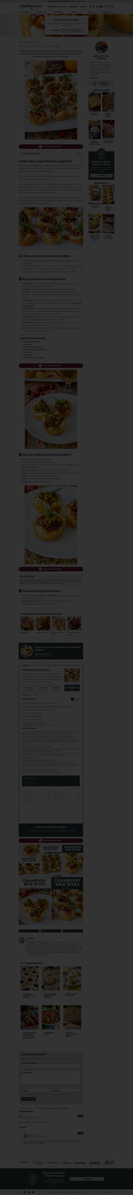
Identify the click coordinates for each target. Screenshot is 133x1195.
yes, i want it (78, 611)
